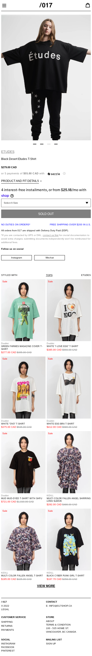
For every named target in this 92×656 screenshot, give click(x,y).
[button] (46, 173)
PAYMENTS (7, 630)
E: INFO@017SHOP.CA (59, 606)
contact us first (51, 235)
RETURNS (7, 626)
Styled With (9, 275)
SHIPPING (7, 622)
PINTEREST (8, 650)
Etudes (7, 152)
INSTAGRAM (8, 643)
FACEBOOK (7, 647)
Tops (49, 275)
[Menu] (4, 5)
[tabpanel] (46, 77)
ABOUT (50, 621)
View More (46, 586)
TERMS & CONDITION (58, 624)
